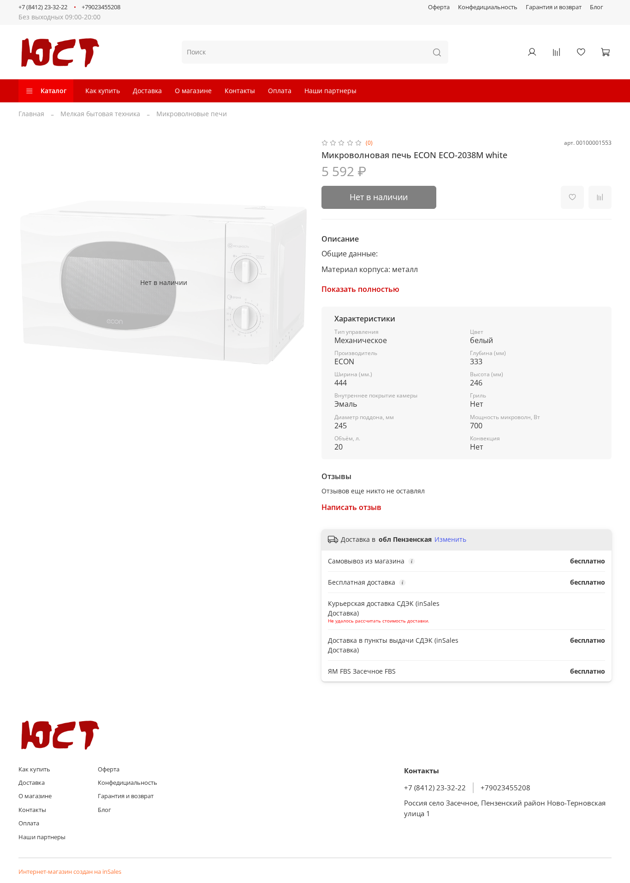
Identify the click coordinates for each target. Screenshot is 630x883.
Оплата (279, 90)
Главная (31, 113)
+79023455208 (101, 7)
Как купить (102, 90)
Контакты (240, 90)
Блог (596, 7)
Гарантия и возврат (554, 7)
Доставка (147, 90)
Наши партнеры (330, 90)
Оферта (439, 7)
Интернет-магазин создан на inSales (69, 872)
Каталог (53, 90)
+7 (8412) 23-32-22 (42, 7)
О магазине (193, 90)
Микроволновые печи (191, 113)
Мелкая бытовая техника (100, 113)
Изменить (450, 539)
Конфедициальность (487, 7)
